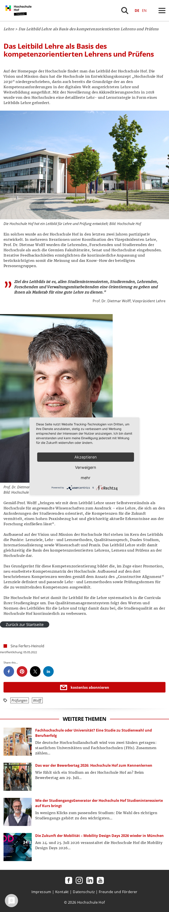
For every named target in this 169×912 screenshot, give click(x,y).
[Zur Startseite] (19, 19)
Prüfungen (19, 700)
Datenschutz (84, 891)
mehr (85, 477)
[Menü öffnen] (162, 11)
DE (137, 10)
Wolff (37, 700)
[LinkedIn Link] (89, 880)
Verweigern (85, 467)
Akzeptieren (85, 457)
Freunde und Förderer (118, 891)
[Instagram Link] (79, 880)
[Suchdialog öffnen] (125, 11)
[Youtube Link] (100, 880)
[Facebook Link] (68, 880)
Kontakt (62, 891)
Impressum (41, 891)
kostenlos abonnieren (90, 687)
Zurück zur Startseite (25, 624)
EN (144, 10)
